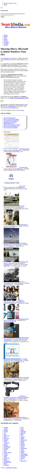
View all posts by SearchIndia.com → (10, 107)
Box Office (6, 438)
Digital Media (7, 447)
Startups (23, 451)
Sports (22, 449)
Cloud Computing (6, 442)
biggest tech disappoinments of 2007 (19, 98)
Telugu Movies (24, 455)
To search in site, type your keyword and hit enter (13, 13)
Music (22, 434)
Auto (5, 434)
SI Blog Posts (7, 131)
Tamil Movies (24, 454)
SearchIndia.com (6, 58)
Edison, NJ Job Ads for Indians (11, 119)
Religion (23, 444)
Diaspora (6, 445)
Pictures (22, 441)
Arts (5, 433)
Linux (22, 428)
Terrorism (23, 456)
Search (5, 4)
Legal (22, 427)
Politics (22, 442)
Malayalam (23, 431)
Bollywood (6, 435)
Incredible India (7, 462)
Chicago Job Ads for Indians (11, 127)
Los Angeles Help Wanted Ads (11, 120)
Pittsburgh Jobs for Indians (10, 122)
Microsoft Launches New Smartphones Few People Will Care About (16, 338)
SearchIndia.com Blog (11, 467)
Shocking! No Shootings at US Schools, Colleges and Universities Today (16, 397)
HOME (5, 35)
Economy (6, 448)
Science (22, 447)
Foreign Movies (7, 452)
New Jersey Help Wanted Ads (11, 126)
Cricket (5, 444)
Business (6, 440)
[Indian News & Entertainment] (15, 28)
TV (21, 459)
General (6, 455)
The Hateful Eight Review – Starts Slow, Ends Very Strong (16, 262)
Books (5, 437)
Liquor (22, 430)
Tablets (22, 452)
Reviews (23, 445)
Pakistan (23, 437)
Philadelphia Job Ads (9, 123)
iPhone (5, 463)
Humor (5, 459)
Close (2, 16)
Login (22, 110)
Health (5, 456)
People (22, 438)
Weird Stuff (23, 460)
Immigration (7, 460)
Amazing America (6, 428)
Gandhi (5, 454)
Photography (24, 440)
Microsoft (23, 433)
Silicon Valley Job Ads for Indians (12, 124)
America (6, 430)
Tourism (23, 458)
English (5, 449)
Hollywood (6, 458)
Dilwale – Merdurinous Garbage (14, 301)
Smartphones (24, 448)
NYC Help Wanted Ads (9, 117)
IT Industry (6, 465)
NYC (22, 435)
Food (5, 451)
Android (6, 431)
